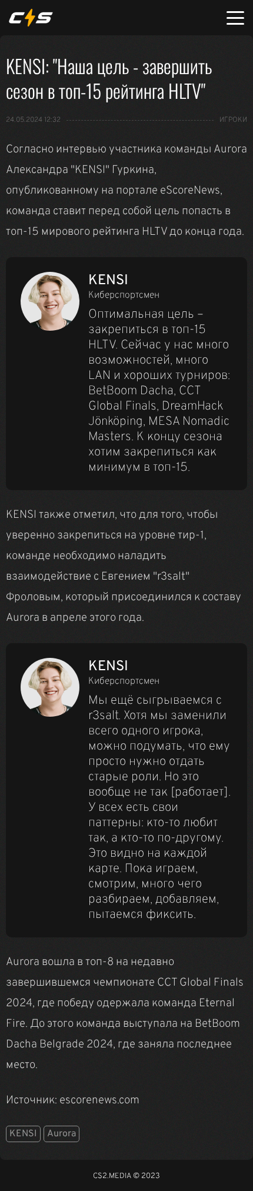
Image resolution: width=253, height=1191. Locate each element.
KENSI (23, 1134)
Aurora (61, 1134)
